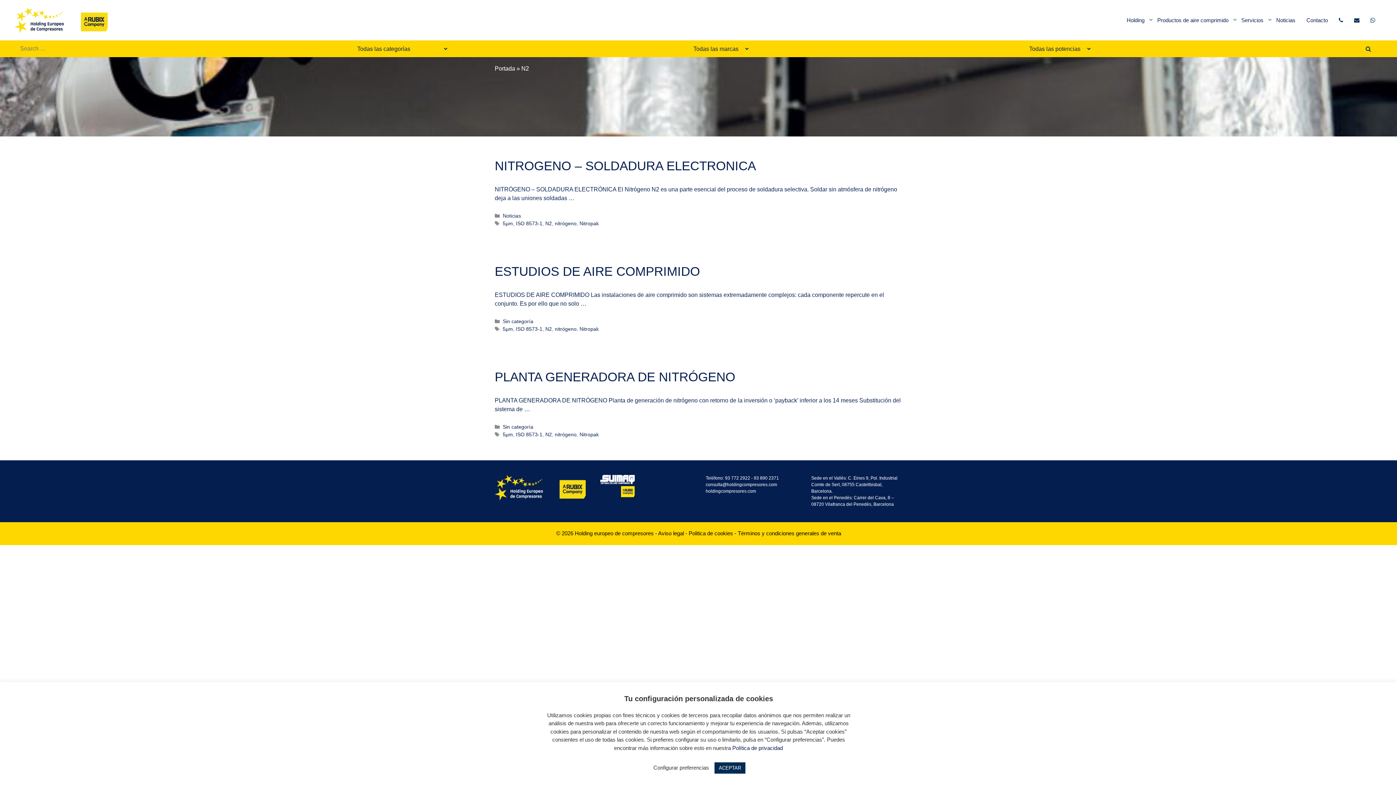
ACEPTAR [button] (730, 768)
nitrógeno (566, 223)
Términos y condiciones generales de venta (789, 533)
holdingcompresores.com (731, 491)
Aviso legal (671, 533)
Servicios (1252, 20)
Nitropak (589, 223)
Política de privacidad (757, 748)
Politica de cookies (711, 533)
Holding (1136, 20)
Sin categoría (518, 321)
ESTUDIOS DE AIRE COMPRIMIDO (597, 271)
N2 (548, 223)
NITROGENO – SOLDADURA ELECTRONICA (625, 166)
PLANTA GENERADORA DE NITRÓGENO (615, 377)
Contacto (1317, 20)
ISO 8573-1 (529, 223)
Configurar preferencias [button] (681, 768)
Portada (505, 69)
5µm (508, 223)
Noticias (1285, 20)
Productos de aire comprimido (1193, 20)
